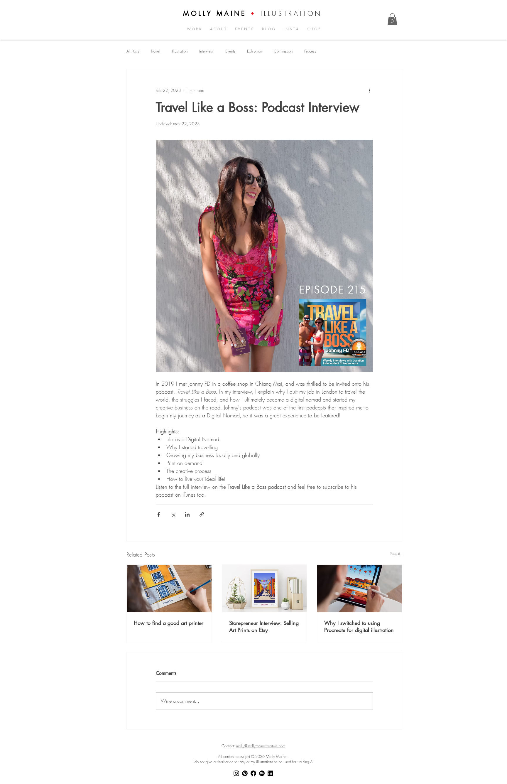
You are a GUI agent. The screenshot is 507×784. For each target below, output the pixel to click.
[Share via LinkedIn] (187, 514)
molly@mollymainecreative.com (260, 745)
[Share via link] (202, 514)
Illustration (179, 51)
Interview (206, 51)
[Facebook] (253, 773)
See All (396, 554)
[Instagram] (236, 773)
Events (230, 51)
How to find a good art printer (168, 622)
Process (310, 51)
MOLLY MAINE (215, 13)
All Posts (132, 51)
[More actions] (369, 90)
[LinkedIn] (270, 773)
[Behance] (262, 773)
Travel (155, 51)
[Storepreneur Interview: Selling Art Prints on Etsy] (264, 588)
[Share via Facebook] (158, 514)
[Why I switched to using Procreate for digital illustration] (359, 588)
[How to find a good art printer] (169, 588)
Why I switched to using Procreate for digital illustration (359, 626)
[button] (392, 19)
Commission (283, 51)
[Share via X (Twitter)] (173, 514)
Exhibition (254, 51)
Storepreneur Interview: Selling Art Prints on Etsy (264, 626)
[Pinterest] (245, 773)
